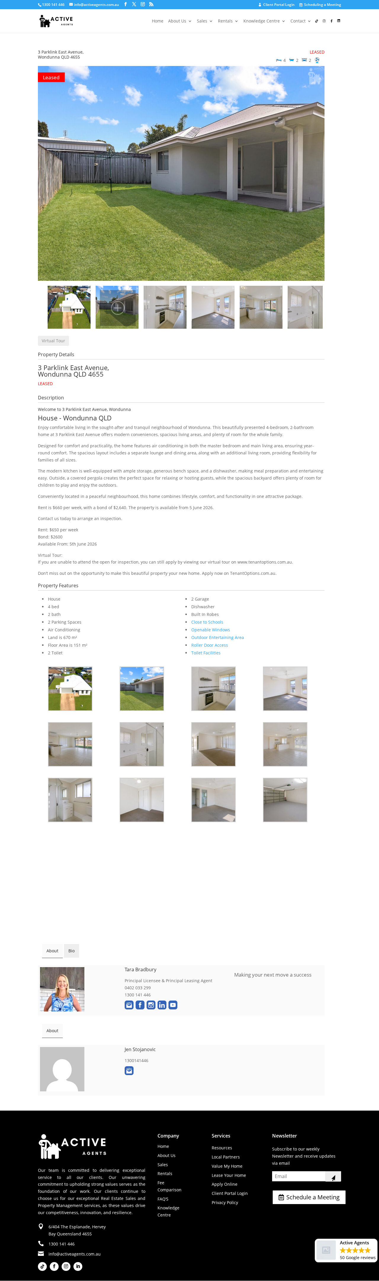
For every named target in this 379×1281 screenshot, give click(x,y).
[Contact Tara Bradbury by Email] (129, 1005)
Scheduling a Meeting (320, 5)
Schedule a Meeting (313, 1197)
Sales (202, 21)
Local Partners (226, 1157)
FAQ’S (163, 1199)
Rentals (225, 21)
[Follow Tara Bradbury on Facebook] (140, 1005)
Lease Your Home (229, 1175)
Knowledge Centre (261, 21)
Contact (298, 21)
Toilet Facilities (206, 653)
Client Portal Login (277, 5)
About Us (177, 21)
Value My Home (227, 1166)
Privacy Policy (225, 1202)
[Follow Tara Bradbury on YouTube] (172, 1005)
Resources (222, 1148)
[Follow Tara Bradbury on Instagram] (151, 1005)
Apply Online (224, 1184)
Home (157, 21)
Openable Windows (210, 630)
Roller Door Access (209, 645)
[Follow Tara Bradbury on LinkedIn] (162, 1005)
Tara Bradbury (140, 969)
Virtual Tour (53, 340)
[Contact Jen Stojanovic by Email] (129, 1070)
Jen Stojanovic (140, 1049)
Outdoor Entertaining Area (217, 637)
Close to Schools (207, 622)
